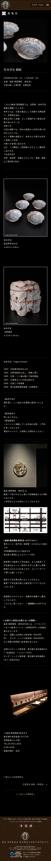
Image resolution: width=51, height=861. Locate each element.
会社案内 (39, 821)
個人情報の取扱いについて (35, 849)
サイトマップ (13, 849)
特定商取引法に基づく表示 (22, 849)
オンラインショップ (14, 821)
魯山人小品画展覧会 (14, 777)
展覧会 (9, 819)
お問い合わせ (26, 821)
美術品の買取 (28, 819)
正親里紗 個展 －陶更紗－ (34, 784)
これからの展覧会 (25, 794)
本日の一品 (20, 819)
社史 (21, 821)
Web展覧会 (44, 819)
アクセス (5, 819)
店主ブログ (33, 821)
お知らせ (14, 819)
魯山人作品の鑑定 (36, 819)
